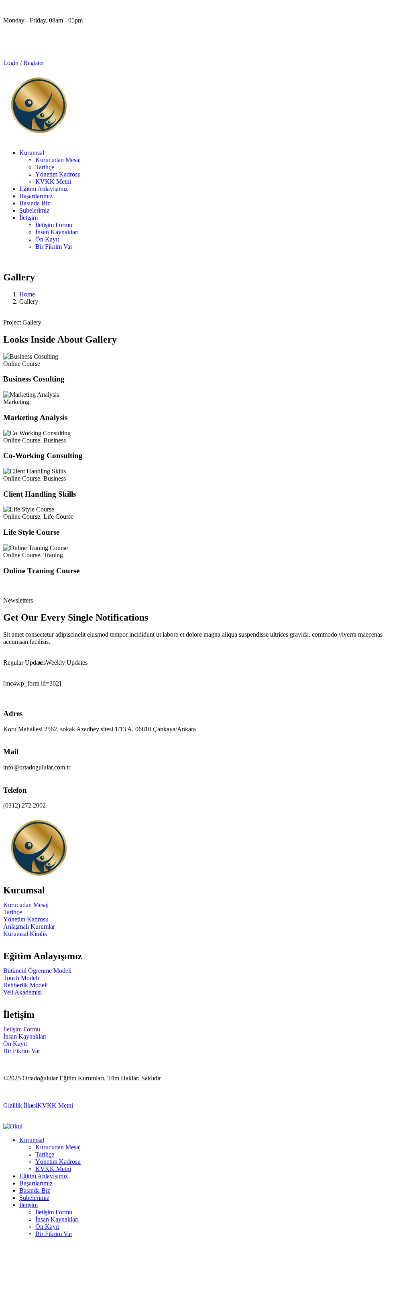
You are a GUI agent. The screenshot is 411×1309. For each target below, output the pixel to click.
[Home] (123, 131)
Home (27, 294)
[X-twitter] (35, 48)
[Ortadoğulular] (123, 874)
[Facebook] (13, 48)
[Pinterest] (57, 48)
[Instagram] (78, 48)
